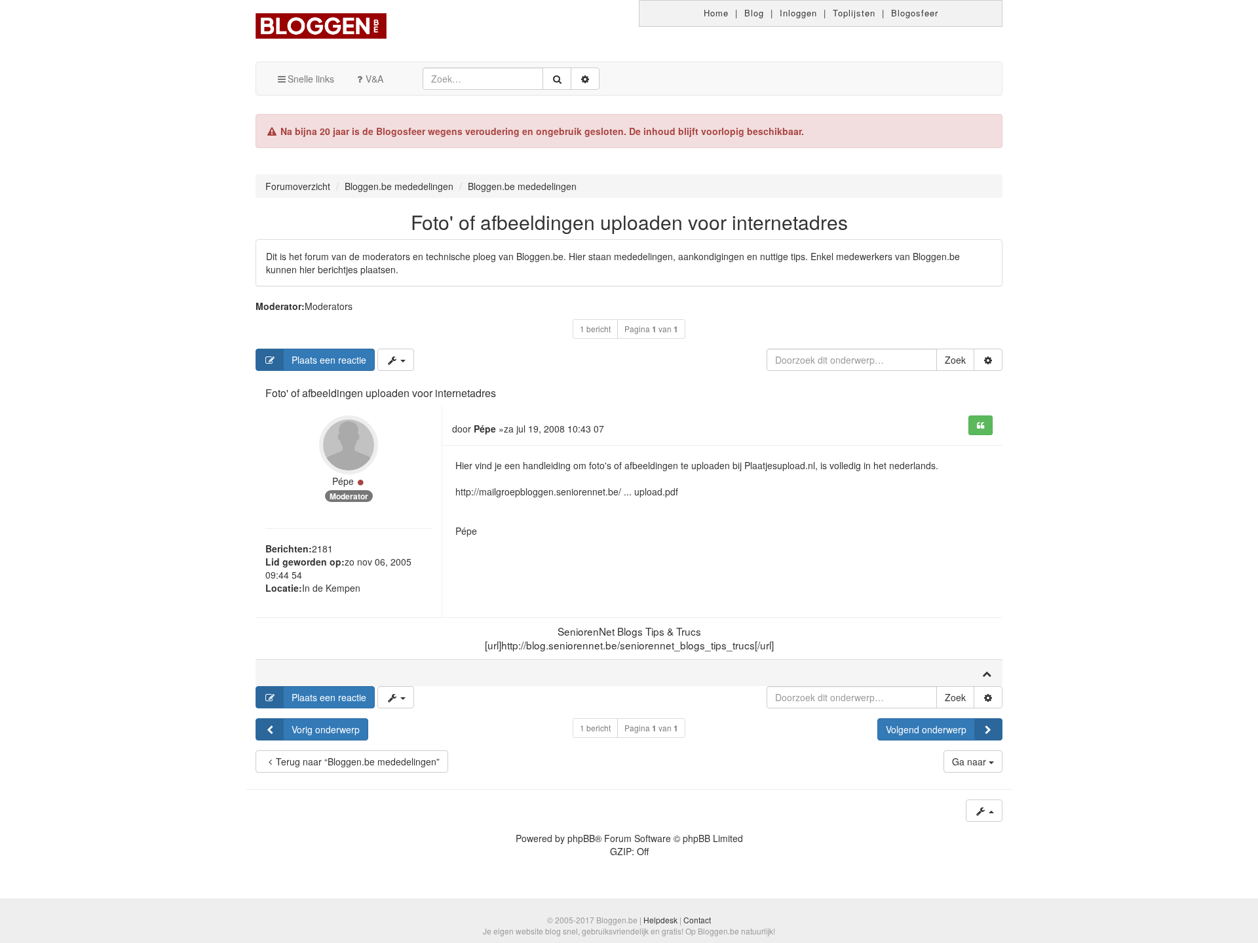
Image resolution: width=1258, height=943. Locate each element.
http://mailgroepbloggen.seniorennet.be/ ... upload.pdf (566, 491)
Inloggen (798, 13)
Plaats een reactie (329, 359)
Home (716, 13)
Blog (754, 13)
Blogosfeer (914, 13)
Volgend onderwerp (926, 729)
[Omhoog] (987, 673)
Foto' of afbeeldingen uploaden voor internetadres (629, 222)
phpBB (581, 838)
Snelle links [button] (311, 78)
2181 (322, 548)
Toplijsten (854, 13)
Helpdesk (660, 919)
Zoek (955, 359)
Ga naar (970, 761)
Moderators (329, 306)
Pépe (343, 481)
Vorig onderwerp (326, 729)
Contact (697, 919)
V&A (374, 78)
